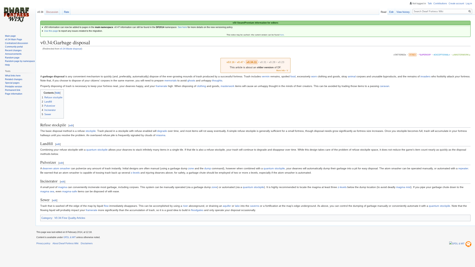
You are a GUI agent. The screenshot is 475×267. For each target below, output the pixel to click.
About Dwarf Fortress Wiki (65, 243)
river (185, 205)
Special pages (12, 83)
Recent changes (13, 50)
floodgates (197, 210)
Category (46, 217)
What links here (13, 75)
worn (314, 76)
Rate (66, 12)
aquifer (227, 205)
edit (71, 125)
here (282, 35)
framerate (161, 86)
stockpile (91, 130)
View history (403, 12)
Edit (391, 12)
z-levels (135, 172)
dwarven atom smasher (56, 168)
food (293, 76)
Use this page (51, 31)
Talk (430, 3)
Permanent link (12, 90)
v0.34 (40, 12)
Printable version (13, 86)
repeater (463, 168)
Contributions (440, 3)
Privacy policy (43, 243)
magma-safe (69, 191)
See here (182, 27)
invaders (425, 76)
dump (207, 168)
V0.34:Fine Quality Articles (69, 217)
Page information (13, 94)
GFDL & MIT (69, 237)
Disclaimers (87, 243)
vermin (266, 76)
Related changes (13, 79)
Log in (469, 3)
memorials (170, 80)
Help (7, 65)
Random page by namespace (20, 61)
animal (352, 76)
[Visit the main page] (16, 15)
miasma (160, 135)
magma (62, 187)
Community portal (14, 46)
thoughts (217, 80)
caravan (384, 86)
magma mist (403, 187)
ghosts (191, 80)
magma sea (47, 191)
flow (106, 205)
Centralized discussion (16, 43)
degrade (162, 130)
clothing (201, 86)
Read (383, 12)
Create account (456, 3)
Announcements (13, 54)
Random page (12, 57)
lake (237, 205)
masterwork (227, 86)
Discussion (52, 12)
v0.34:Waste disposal (70, 48)
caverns (254, 205)
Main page (10, 36)
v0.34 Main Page (13, 39)
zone (191, 168)
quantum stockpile (97, 149)
